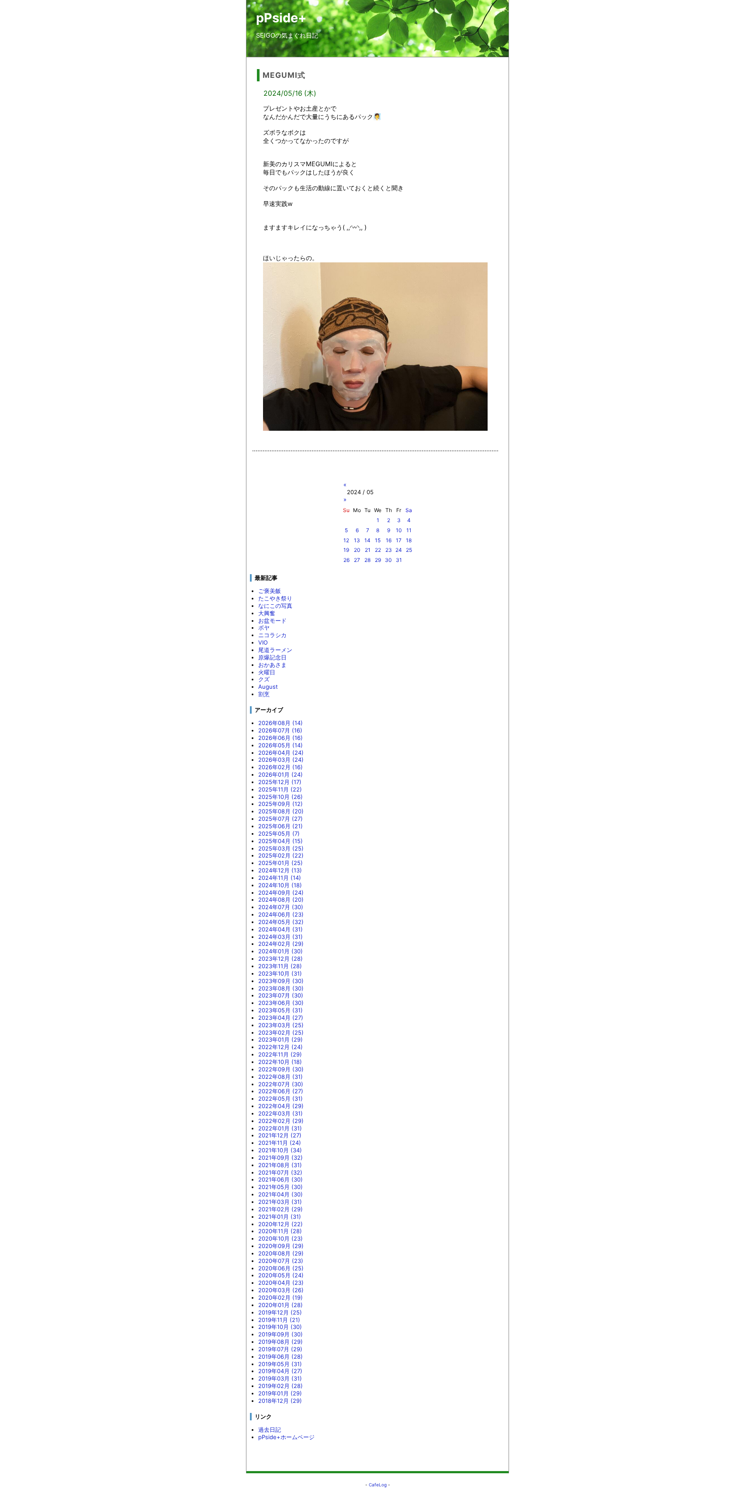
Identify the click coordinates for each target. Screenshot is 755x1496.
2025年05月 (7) (279, 833)
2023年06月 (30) (281, 1002)
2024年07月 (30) (280, 906)
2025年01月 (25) (280, 862)
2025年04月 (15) (280, 840)
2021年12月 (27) (279, 1135)
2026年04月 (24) (281, 752)
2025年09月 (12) (280, 803)
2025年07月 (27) (280, 818)
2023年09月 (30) (281, 980)
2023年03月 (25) (281, 1025)
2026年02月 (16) (280, 767)
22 (378, 550)
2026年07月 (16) (280, 730)
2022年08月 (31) (280, 1076)
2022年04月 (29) (281, 1105)
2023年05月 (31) (280, 1010)
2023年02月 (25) (281, 1032)
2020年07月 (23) (280, 1260)
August (268, 686)
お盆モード (272, 620)
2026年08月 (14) (280, 722)
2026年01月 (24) (280, 774)
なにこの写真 (275, 605)
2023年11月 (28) (280, 965)
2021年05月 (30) (280, 1186)
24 (398, 550)
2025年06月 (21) (280, 826)
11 (409, 530)
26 (346, 560)
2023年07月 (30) (280, 995)
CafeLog (378, 1484)
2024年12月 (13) (280, 870)
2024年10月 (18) (280, 885)
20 (357, 550)
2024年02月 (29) (281, 943)
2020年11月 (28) (280, 1230)
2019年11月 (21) (279, 1319)
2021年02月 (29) (280, 1209)
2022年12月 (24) (280, 1046)
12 (346, 540)
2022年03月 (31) (280, 1113)
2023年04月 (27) (280, 1017)
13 (357, 540)
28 (367, 560)
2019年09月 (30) (280, 1334)
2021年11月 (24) (279, 1142)
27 (357, 560)
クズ (264, 679)
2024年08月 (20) (281, 899)
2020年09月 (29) (281, 1245)
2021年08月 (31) (280, 1164)
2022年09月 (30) (281, 1069)
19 (346, 550)
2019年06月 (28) (280, 1356)
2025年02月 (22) (281, 855)
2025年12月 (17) (279, 781)
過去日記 (269, 1429)
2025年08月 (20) (281, 811)
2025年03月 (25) (281, 848)
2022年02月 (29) (281, 1120)
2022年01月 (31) (280, 1128)
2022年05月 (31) (280, 1098)
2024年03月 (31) (280, 936)
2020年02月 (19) (280, 1297)
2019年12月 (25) (280, 1312)
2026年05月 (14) (280, 745)
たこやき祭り (275, 598)
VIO (263, 642)
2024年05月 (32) (281, 921)
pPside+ (281, 17)
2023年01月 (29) (280, 1039)
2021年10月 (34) (280, 1150)
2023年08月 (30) (281, 988)
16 (388, 540)
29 (378, 560)
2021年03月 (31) (280, 1201)
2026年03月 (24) (281, 759)
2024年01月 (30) (280, 951)
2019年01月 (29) (280, 1393)
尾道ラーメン (275, 649)
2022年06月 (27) (280, 1091)
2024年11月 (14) (279, 877)
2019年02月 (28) (280, 1385)
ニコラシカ (272, 634)
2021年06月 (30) (280, 1179)
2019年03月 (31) (280, 1378)
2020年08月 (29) (281, 1253)
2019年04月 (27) (280, 1370)
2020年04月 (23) (281, 1282)
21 (368, 550)
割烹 (264, 693)
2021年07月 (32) (280, 1172)
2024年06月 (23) (281, 914)
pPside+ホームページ (286, 1436)
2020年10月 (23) (280, 1238)
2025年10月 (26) (280, 796)
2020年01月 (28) (280, 1304)
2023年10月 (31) (280, 973)
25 (409, 550)
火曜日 (266, 672)
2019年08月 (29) (280, 1341)
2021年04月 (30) (280, 1194)
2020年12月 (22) (280, 1224)
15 (378, 540)
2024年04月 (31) (280, 929)
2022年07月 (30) (280, 1084)
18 (409, 540)
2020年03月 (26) (281, 1290)
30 (388, 560)
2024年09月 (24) (281, 892)
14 (367, 540)
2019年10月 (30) (280, 1326)
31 (399, 560)
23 (388, 550)
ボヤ (264, 627)
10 (399, 530)
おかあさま (272, 664)
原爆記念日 (272, 657)
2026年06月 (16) (280, 737)
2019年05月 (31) (280, 1363)
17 (399, 540)
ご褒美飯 (269, 590)
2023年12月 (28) (280, 958)
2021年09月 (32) (280, 1157)
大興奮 (266, 613)
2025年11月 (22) (280, 789)
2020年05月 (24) (281, 1275)
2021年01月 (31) (279, 1216)
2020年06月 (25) (281, 1268)
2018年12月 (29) (280, 1400)
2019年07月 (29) (280, 1349)
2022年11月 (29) (280, 1054)
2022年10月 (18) (280, 1061)
